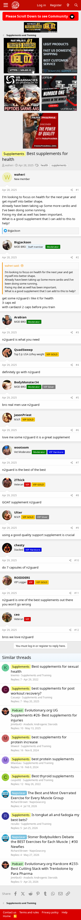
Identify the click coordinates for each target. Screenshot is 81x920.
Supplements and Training (36, 675)
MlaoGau (16, 763)
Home (7, 916)
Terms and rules (29, 912)
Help (65, 912)
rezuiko (15, 824)
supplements (59, 165)
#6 (77, 430)
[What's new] (68, 5)
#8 (77, 495)
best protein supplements (53, 758)
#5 (77, 397)
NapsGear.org (37, 802)
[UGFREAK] (59, 93)
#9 (77, 528)
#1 (77, 190)
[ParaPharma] (40, 131)
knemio (15, 675)
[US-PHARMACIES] (21, 93)
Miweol (15, 746)
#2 (77, 257)
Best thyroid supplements (53, 776)
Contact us (9, 912)
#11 (76, 593)
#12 (76, 630)
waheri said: (12, 266)
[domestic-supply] (59, 55)
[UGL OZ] (21, 55)
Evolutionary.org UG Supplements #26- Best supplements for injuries (44, 715)
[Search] (76, 5)
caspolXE (16, 780)
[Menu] (6, 5)
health (44, 165)
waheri (9, 165)
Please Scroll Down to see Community (37, 16)
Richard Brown (19, 802)
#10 (76, 560)
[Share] (71, 190)
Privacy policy (50, 912)
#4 (77, 365)
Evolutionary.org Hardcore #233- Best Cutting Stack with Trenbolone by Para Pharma (45, 868)
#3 (77, 332)
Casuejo (15, 697)
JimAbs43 (16, 724)
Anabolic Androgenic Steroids (40, 724)
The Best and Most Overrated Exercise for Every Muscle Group (43, 795)
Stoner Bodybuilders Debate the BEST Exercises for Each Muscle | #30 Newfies (44, 841)
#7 (77, 462)
